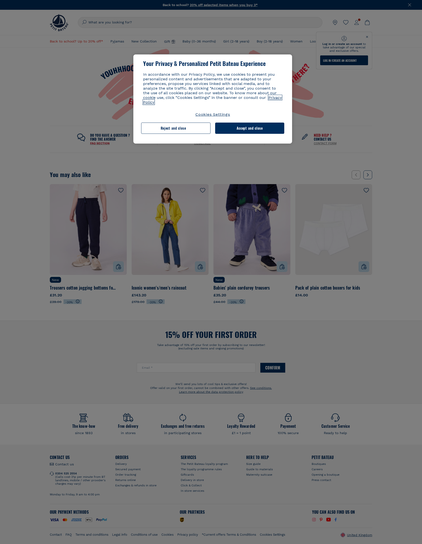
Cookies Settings (212, 114)
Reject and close (173, 128)
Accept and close (250, 128)
